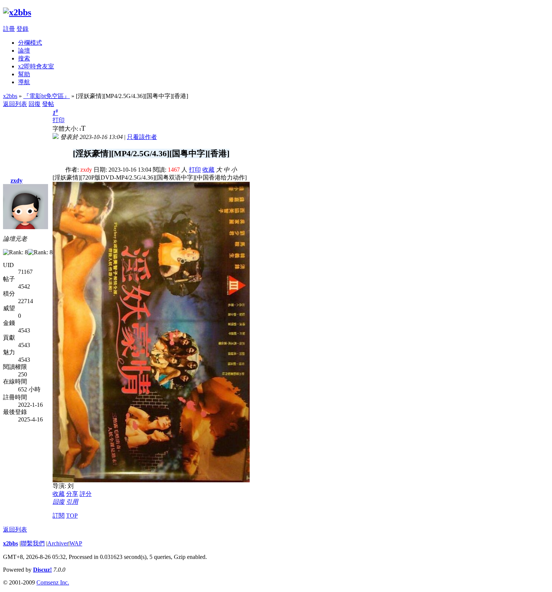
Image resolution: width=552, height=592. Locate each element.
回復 (35, 104)
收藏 (208, 169)
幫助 (24, 74)
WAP (75, 543)
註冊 (9, 29)
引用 (72, 501)
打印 (59, 120)
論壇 (24, 50)
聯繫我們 (33, 543)
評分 (86, 494)
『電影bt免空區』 (46, 96)
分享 (72, 494)
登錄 (23, 29)
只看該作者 (142, 137)
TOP (72, 515)
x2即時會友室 (36, 66)
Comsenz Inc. (52, 582)
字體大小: (66, 128)
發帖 (48, 104)
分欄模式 (30, 42)
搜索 (24, 58)
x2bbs (10, 96)
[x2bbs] (17, 12)
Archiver (57, 543)
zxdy (17, 180)
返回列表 (15, 104)
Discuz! (42, 569)
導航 (24, 82)
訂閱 (59, 515)
